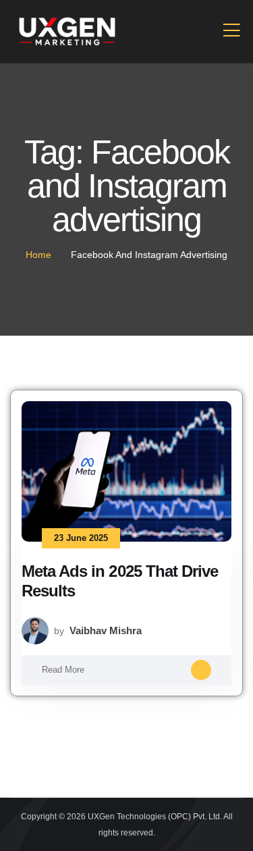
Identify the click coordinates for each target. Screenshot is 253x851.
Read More (63, 670)
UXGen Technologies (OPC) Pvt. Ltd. (155, 816)
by (98, 630)
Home (38, 254)
